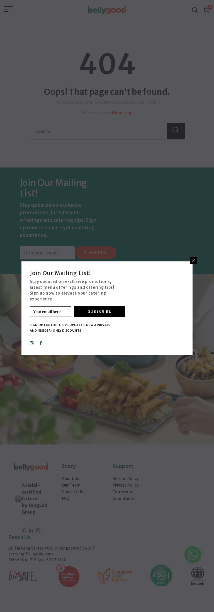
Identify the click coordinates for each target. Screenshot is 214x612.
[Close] (193, 260)
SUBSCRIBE (99, 311)
